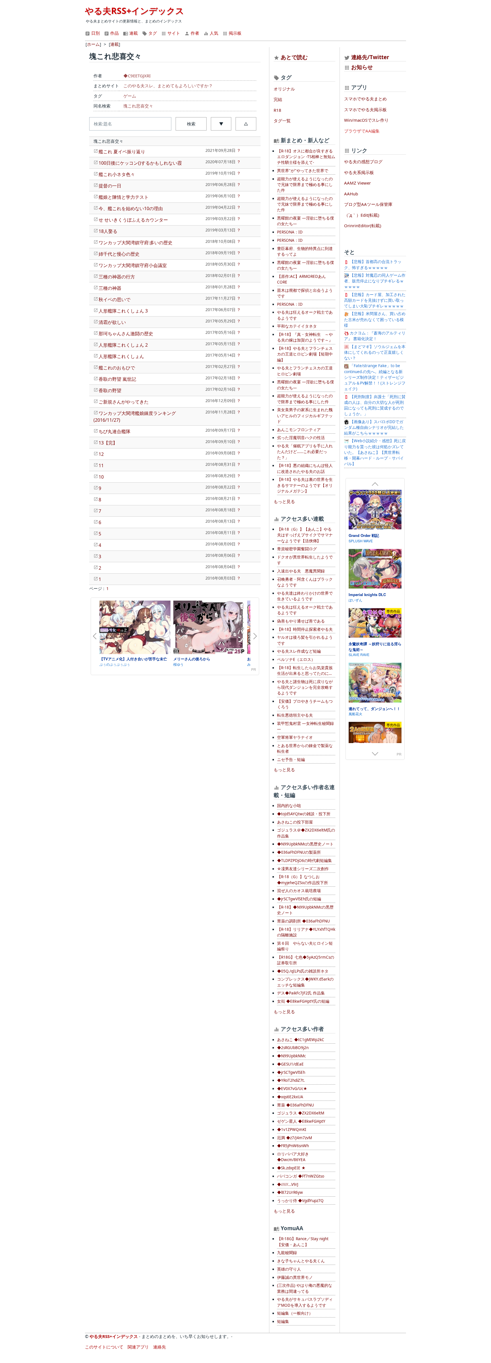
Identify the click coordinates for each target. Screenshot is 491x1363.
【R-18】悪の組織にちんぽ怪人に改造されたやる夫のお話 (305, 468)
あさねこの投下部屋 (295, 822)
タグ (152, 33)
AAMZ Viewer (357, 183)
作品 (114, 33)
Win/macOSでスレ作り (366, 120)
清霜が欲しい (112, 322)
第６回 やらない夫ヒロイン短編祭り (305, 946)
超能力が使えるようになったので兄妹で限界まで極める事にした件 (305, 184)
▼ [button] (221, 124)
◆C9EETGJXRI (137, 75)
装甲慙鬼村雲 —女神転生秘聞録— (305, 726)
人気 (213, 33)
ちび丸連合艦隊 (114, 431)
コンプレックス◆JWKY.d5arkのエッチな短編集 (305, 982)
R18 (277, 110)
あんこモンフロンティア (299, 429)
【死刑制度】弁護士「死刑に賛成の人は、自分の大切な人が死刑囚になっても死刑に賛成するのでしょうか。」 (374, 405)
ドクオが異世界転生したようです (305, 560)
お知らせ (362, 67)
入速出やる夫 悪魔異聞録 (301, 571)
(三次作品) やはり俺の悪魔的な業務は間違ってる (304, 1288)
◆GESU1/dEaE (290, 1064)
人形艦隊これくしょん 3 (123, 311)
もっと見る (284, 501)
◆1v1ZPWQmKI (291, 1129)
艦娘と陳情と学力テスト (124, 197)
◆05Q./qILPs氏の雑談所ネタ (302, 971)
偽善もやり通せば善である (301, 621)
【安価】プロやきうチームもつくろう (305, 704)
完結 (278, 99)
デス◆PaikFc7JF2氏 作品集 (301, 993)
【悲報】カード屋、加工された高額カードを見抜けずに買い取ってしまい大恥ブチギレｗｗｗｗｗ (374, 300)
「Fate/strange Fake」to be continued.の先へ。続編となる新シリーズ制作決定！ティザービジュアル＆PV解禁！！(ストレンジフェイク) (374, 377)
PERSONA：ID (290, 232)
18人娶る (108, 231)
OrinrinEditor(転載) (362, 225)
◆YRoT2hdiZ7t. (291, 1080)
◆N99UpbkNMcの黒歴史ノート (305, 844)
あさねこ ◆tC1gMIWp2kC (300, 1039)
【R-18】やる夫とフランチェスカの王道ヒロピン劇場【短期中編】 (305, 354)
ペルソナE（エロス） (296, 659)
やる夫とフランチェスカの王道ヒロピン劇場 (305, 370)
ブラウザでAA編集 (362, 131)
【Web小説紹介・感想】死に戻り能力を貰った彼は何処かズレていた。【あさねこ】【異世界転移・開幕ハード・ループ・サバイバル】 (375, 452)
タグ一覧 (282, 120)
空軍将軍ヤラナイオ (295, 737)
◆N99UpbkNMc (291, 1055)
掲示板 (235, 33)
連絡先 (159, 1347)
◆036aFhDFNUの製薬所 (299, 852)
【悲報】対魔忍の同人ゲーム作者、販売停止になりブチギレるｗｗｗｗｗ (374, 281)
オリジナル (284, 89)
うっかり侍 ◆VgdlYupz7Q (300, 1200)
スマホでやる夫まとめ (365, 99)
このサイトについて (104, 1347)
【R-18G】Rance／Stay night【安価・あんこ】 (302, 1241)
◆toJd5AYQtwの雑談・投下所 (303, 813)
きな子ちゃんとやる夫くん (301, 1260)
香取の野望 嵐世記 (117, 379)
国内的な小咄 (289, 805)
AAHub (351, 194)
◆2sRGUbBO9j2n (293, 1047)
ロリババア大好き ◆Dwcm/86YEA (293, 1156)
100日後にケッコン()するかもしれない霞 (140, 163)
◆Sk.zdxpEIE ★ (291, 1167)
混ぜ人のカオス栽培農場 (299, 890)
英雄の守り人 (289, 1269)
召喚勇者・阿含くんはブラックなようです (305, 582)
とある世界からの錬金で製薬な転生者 (305, 748)
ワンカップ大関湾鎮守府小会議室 (133, 265)
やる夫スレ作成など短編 (299, 651)
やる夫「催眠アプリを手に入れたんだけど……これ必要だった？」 (305, 451)
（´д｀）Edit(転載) (361, 215)
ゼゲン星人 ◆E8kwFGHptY (301, 1121)
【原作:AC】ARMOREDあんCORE (301, 279)
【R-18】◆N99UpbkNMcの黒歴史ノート (305, 910)
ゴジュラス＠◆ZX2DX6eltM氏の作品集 (306, 833)
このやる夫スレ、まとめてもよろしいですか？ (168, 85)
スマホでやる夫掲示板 (365, 109)
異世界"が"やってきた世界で (302, 170)
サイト (173, 33)
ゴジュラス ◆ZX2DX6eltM (300, 1113)
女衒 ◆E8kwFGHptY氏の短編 (303, 1001)
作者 (194, 33)
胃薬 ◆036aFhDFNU (295, 1105)
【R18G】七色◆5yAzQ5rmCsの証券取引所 (305, 960)
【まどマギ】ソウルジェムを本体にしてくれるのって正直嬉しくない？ (374, 352)
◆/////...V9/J (287, 1184)
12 (101, 454)
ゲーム (129, 96)
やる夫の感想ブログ (363, 161)
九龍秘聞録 (287, 1252)
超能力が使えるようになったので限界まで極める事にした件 (305, 398)
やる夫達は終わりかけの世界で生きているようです (305, 596)
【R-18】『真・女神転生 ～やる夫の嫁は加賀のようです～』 (305, 337)
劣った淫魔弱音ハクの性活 (301, 437)
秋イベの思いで (114, 299)
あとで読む (294, 57)
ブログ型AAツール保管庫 (368, 204)
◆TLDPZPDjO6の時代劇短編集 (304, 860)
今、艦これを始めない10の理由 (131, 208)
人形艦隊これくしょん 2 (123, 345)
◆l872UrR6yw (290, 1192)
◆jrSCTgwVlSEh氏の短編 (299, 898)
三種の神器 (110, 288)
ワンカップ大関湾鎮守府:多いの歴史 (135, 242)
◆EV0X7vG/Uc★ (292, 1088)
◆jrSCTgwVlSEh (291, 1072)
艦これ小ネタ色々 (117, 174)
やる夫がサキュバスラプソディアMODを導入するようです (305, 1302)
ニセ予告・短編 (291, 759)
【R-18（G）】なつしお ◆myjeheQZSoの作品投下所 (302, 879)
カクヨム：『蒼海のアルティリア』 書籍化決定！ (374, 335)
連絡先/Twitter (369, 57)
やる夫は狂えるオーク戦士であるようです (305, 315)
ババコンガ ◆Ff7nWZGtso (300, 1176)
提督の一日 (110, 186)
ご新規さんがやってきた (124, 402)
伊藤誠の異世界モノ (295, 1277)
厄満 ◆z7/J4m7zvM (294, 1137)
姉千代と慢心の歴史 (119, 254)
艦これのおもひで (117, 368)
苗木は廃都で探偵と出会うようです (305, 293)
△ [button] (246, 124)
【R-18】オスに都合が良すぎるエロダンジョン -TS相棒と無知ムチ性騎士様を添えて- (306, 156)
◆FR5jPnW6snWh (293, 1145)
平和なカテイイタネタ (297, 326)
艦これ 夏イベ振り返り (122, 151)
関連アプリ (138, 1347)
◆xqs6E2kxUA (290, 1096)
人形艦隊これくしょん (121, 356)
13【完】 (108, 443)
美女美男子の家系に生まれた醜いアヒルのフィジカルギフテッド (305, 415)
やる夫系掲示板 (359, 172)
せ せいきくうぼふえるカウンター (133, 220)
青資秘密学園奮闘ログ (297, 548)
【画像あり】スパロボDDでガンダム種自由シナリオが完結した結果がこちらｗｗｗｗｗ (374, 427)
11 (101, 465)
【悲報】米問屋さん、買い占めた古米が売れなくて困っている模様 (374, 319)
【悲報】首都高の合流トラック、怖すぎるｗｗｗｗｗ (372, 264)
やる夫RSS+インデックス (134, 10)
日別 (95, 33)
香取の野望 (110, 390)
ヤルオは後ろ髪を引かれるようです (305, 640)
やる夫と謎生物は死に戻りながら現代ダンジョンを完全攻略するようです (305, 687)
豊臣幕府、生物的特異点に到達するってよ (305, 251)
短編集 (283, 1321)
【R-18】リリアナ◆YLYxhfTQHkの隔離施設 (306, 932)
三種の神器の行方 (117, 277)
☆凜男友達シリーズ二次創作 (303, 868)
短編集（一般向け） (295, 1313)
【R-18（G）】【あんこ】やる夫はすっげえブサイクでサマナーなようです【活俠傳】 (305, 535)
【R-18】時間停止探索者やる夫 (305, 629)
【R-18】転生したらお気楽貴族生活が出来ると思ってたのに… (305, 670)
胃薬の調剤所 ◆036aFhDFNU (303, 921)
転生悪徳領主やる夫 (295, 715)
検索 (191, 124)
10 (101, 477)
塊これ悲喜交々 (138, 106)
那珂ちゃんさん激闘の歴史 (126, 333)
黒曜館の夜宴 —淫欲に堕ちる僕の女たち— (305, 221)
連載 (133, 33)
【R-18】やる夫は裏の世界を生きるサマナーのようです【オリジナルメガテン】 (305, 485)
